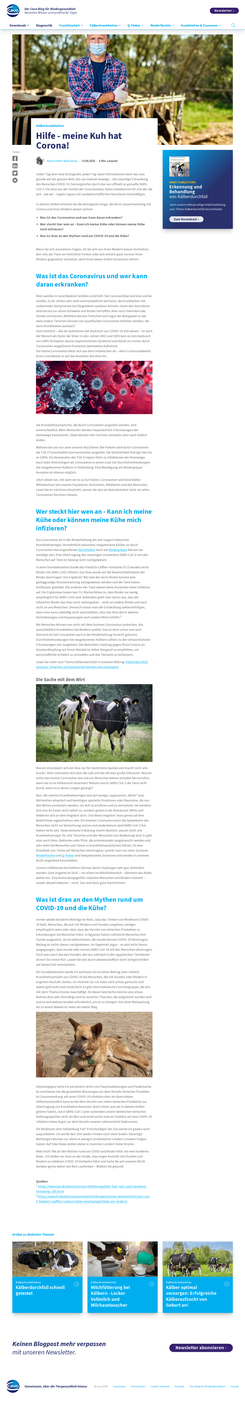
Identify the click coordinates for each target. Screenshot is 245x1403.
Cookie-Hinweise (160, 1386)
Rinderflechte (45, 855)
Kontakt (179, 1386)
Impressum (119, 1386)
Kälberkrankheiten (50, 126)
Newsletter (223, 10)
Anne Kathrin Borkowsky (62, 161)
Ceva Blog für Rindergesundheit (207, 1386)
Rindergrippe (118, 550)
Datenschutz (138, 1386)
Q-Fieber (67, 855)
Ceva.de (234, 1386)
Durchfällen (86, 550)
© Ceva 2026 (101, 1386)
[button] (15, 158)
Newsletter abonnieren (200, 1348)
